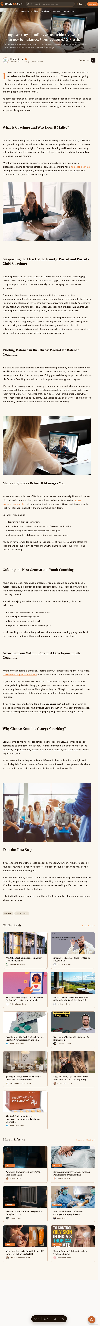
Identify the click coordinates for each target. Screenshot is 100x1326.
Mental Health (21, 913)
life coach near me (80, 166)
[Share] (62, 1319)
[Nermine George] (6, 60)
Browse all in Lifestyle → (85, 1140)
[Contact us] (91, 1319)
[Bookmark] (55, 1319)
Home (5, 11)
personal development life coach (20, 674)
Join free (92, 4)
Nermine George (17, 59)
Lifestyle (14, 11)
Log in (81, 4)
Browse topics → (88, 926)
